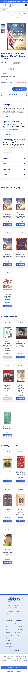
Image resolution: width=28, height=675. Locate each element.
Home (2, 14)
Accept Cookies (13, 667)
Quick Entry (9, 635)
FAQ (7, 627)
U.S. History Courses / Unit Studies (14, 16)
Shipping (8, 638)
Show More (7, 116)
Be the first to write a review (8, 76)
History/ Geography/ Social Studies (14, 14)
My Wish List (9, 646)
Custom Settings (14, 671)
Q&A (5, 175)
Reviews (6, 169)
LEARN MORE (25, 1)
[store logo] (13, 5)
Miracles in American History (8, 18)
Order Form (9, 643)
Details (6, 158)
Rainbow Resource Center (14, 599)
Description (8, 105)
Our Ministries (18, 638)
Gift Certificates (19, 632)
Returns (8, 641)
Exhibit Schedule (19, 627)
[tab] (14, 104)
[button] (3, 30)
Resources (8, 632)
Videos (6, 164)
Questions (8, 629)
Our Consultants (19, 629)
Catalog (17, 635)
